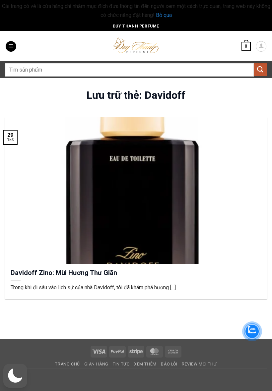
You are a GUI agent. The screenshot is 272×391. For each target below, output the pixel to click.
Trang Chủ (67, 364)
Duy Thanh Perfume (136, 26)
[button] (11, 46)
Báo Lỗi (169, 364)
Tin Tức (121, 364)
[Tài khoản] (261, 46)
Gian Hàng (96, 364)
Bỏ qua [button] (164, 15)
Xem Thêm (145, 364)
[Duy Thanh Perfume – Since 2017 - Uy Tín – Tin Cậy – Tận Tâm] (136, 44)
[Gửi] (260, 69)
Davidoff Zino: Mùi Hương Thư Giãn (64, 273)
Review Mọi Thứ (199, 364)
